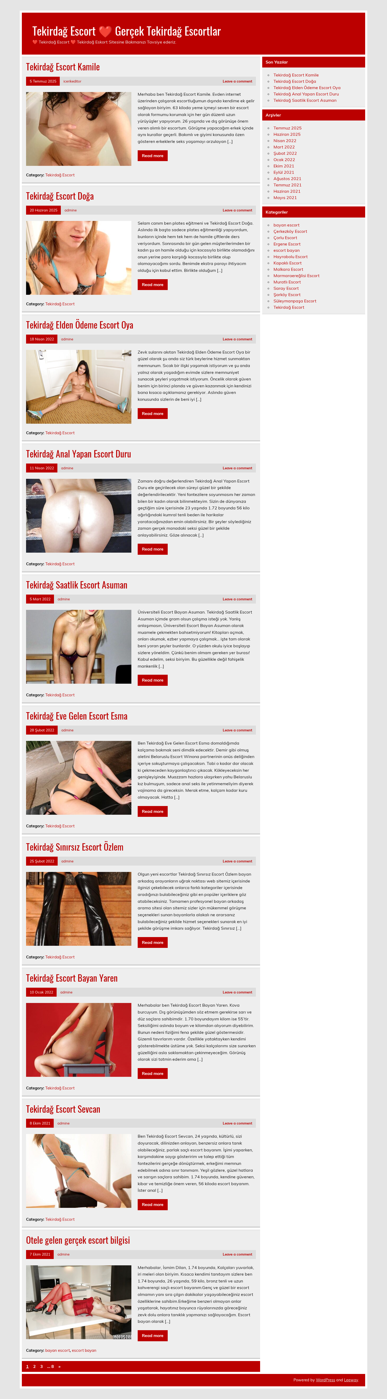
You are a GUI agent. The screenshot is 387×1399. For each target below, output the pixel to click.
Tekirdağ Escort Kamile (63, 66)
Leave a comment (237, 81)
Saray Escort (286, 288)
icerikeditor (72, 81)
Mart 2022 (284, 146)
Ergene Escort (287, 244)
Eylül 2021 (284, 172)
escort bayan (84, 1350)
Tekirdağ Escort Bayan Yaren (72, 977)
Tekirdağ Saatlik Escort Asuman (76, 584)
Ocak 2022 (284, 159)
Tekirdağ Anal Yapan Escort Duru (78, 453)
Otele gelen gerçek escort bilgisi (78, 1239)
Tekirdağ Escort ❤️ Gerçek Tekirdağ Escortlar (126, 30)
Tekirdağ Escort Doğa (60, 195)
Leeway (351, 1380)
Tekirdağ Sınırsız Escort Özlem (74, 846)
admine (70, 210)
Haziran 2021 (287, 191)
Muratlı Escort (287, 281)
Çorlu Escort (285, 237)
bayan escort (57, 1350)
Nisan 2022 (285, 140)
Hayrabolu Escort (291, 256)
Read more (152, 155)
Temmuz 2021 (288, 184)
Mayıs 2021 (285, 197)
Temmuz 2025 (288, 128)
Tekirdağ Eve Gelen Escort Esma (76, 715)
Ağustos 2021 (287, 178)
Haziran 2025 (287, 134)
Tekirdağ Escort (60, 174)
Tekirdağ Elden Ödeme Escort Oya (79, 324)
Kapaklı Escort (288, 263)
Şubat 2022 (285, 153)
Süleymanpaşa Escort (295, 300)
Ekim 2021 (284, 165)
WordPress (325, 1380)
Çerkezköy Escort (290, 231)
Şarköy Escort (287, 294)
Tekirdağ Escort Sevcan (63, 1108)
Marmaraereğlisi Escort (297, 275)
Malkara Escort (288, 269)
